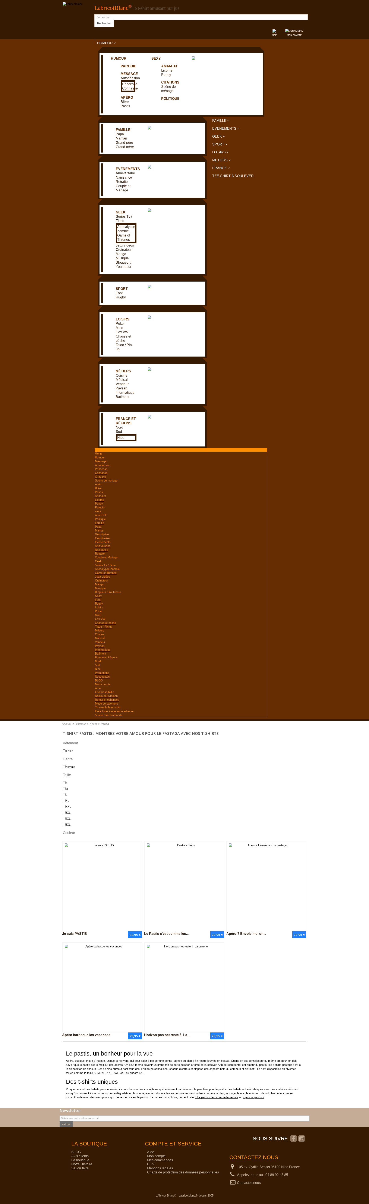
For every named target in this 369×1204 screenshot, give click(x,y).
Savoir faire (80, 1168)
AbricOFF (101, 515)
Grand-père (124, 142)
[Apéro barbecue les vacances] (102, 987)
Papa (120, 134)
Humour (118, 58)
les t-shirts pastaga (280, 1064)
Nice (120, 437)
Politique (170, 98)
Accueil (66, 723)
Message (129, 74)
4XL (68, 818)
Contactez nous (249, 1183)
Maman (121, 138)
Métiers (123, 371)
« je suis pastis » (253, 1097)
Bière (125, 102)
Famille (123, 130)
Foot (119, 293)
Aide (98, 688)
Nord (119, 427)
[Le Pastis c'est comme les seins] (184, 886)
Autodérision (130, 78)
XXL (68, 806)
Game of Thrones (106, 572)
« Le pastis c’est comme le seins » (216, 1097)
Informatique (125, 392)
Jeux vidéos (125, 245)
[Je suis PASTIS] (102, 886)
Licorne (167, 70)
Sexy (156, 58)
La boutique (80, 1160)
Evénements (128, 169)
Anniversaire (125, 173)
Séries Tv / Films (105, 565)
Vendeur (122, 384)
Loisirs (122, 319)
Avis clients (80, 1156)
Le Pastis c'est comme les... (166, 933)
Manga (121, 254)
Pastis (125, 106)
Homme (70, 766)
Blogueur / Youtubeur (108, 592)
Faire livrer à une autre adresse (114, 711)
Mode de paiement (106, 703)
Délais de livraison (106, 695)
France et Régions (106, 657)
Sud (119, 431)
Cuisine (121, 375)
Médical (122, 380)
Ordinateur (124, 249)
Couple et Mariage (106, 557)
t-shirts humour (112, 1068)
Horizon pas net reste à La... (167, 1035)
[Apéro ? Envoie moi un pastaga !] (266, 886)
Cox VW (122, 332)
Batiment (122, 397)
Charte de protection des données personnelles (183, 1172)
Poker (120, 323)
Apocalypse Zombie (107, 569)
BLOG (99, 680)
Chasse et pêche (105, 622)
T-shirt (69, 751)
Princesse (129, 84)
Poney (166, 74)
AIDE (274, 35)
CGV (151, 1164)
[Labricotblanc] (73, 4)
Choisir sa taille (104, 692)
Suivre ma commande (108, 715)
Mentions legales (160, 1168)
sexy (98, 511)
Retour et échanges (107, 699)
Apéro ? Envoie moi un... (246, 933)
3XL (68, 812)
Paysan (121, 388)
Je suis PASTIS (74, 933)
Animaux (169, 66)
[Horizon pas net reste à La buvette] (184, 987)
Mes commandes (160, 1160)
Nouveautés (102, 676)
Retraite (122, 182)
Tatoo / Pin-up (103, 626)
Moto (119, 328)
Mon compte (102, 684)
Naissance (124, 177)
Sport (122, 289)
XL (67, 800)
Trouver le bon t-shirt (108, 707)
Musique (122, 258)
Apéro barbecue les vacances (86, 1035)
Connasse (130, 88)
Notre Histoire (81, 1164)
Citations (170, 82)
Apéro (127, 97)
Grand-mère (125, 147)
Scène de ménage (106, 480)
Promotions (102, 672)
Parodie (128, 66)
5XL (68, 824)
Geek (121, 212)
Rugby (121, 297)
